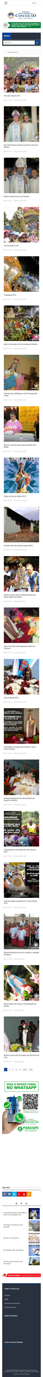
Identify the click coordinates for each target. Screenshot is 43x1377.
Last (30, 1070)
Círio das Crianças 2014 (12, 96)
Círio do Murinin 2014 (11, 698)
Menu (7, 36)
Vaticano (7, 1295)
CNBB (6, 1299)
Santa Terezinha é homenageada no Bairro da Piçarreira (19, 647)
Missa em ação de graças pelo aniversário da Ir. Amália (20, 446)
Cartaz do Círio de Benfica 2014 (15, 496)
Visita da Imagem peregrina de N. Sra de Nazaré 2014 (20, 902)
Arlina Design (25, 1374)
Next (25, 1070)
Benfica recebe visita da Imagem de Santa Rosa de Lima (21, 1056)
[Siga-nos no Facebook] (4, 1194)
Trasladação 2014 (10, 295)
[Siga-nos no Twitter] (14, 1194)
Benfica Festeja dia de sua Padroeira (16, 196)
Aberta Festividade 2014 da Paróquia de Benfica (20, 344)
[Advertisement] (21, 1160)
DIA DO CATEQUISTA (11, 1238)
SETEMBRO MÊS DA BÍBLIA (13, 1250)
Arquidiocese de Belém (12, 1303)
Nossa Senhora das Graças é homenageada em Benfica (20, 1005)
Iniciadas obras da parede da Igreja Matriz (18, 546)
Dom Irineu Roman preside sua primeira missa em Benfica (21, 146)
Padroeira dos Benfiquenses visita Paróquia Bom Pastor (20, 394)
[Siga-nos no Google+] (19, 1194)
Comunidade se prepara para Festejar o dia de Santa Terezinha (20, 748)
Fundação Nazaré (10, 1307)
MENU (34, 3)
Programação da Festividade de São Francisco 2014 (20, 851)
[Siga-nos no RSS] (28, 1194)
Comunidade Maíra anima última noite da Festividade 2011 (15, 1214)
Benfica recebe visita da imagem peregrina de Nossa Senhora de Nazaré (20, 596)
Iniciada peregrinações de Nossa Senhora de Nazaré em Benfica (19, 799)
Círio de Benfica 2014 (11, 246)
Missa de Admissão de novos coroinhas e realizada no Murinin (21, 953)
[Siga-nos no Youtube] (24, 1194)
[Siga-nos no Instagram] (9, 1194)
